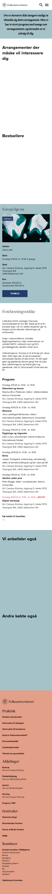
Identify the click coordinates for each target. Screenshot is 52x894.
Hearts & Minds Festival (13, 829)
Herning (6, 794)
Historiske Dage (9, 817)
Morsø (5, 855)
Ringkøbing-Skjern (10, 863)
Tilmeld (14, 293)
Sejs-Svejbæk (8, 871)
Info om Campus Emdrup (13, 770)
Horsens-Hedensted (11, 852)
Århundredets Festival (12, 823)
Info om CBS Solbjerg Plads (14, 779)
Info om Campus (9, 797)
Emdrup (5, 767)
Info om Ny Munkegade (12, 788)
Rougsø (5, 866)
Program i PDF (9, 803)
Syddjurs (6, 874)
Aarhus (5, 785)
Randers (5, 860)
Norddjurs (6, 858)
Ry (3, 868)
